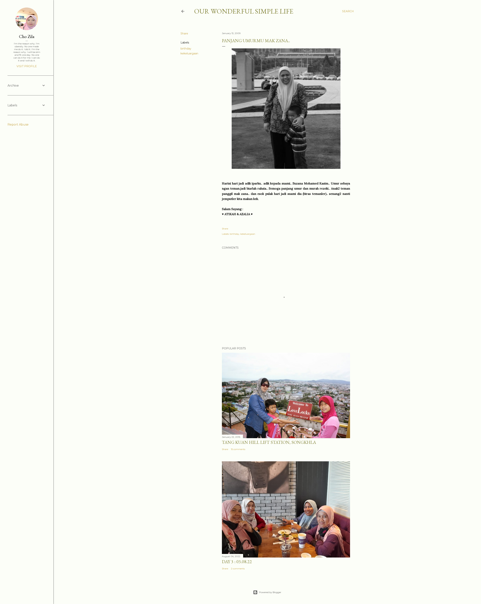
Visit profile (27, 66)
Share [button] (184, 33)
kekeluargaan (189, 53)
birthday (186, 48)
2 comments (238, 568)
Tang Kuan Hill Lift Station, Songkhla (269, 442)
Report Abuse (18, 124)
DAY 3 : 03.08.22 (237, 561)
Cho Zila (26, 36)
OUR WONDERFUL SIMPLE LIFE (243, 11)
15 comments (238, 449)
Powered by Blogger (270, 592)
